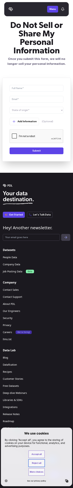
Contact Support (12, 296)
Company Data (11, 264)
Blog (5, 357)
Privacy (7, 325)
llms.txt (7, 339)
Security (7, 318)
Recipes (7, 371)
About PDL (9, 304)
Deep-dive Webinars (15, 393)
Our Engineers (11, 311)
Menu (52, 9)
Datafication (10, 364)
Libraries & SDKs (13, 400)
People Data (10, 257)
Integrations (10, 407)
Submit (36, 151)
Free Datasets (11, 386)
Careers (7, 332)
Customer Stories (13, 378)
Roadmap (8, 421)
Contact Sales (11, 289)
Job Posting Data (12, 271)
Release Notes (11, 414)
